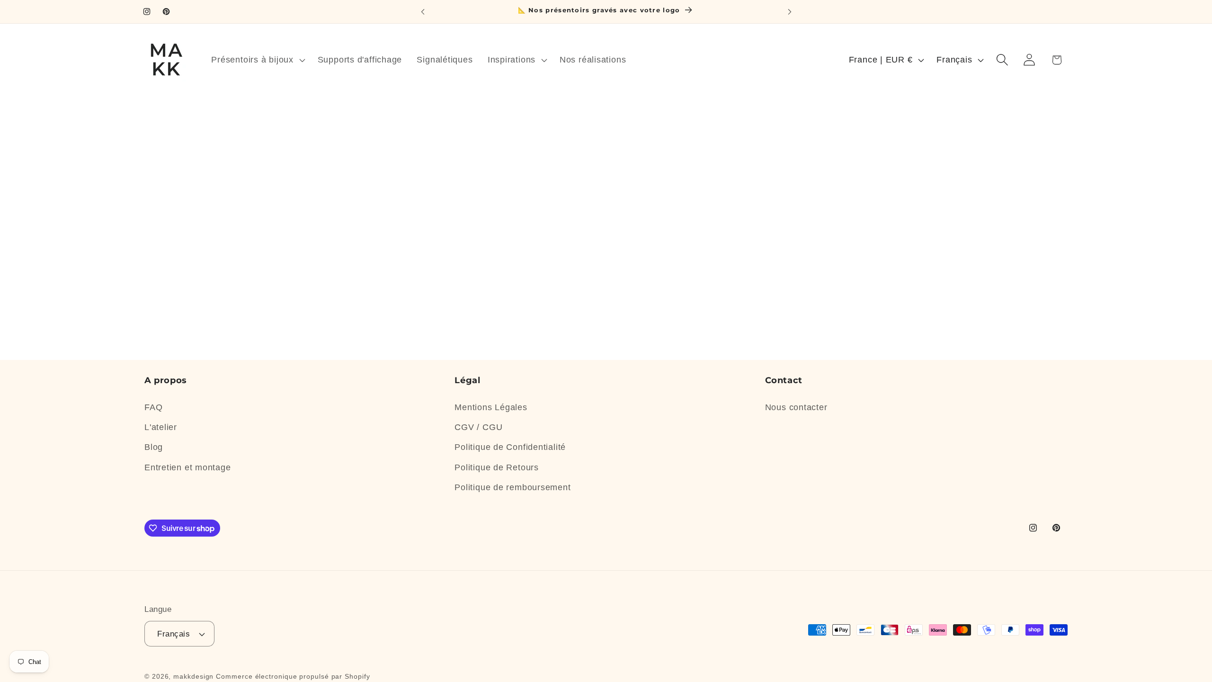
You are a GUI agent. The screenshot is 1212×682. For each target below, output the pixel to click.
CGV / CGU (478, 427)
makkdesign (193, 676)
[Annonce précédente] (422, 11)
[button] (257, 59)
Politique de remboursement (512, 487)
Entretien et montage (187, 467)
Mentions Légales (490, 407)
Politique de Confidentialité (510, 447)
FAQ (153, 407)
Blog (153, 447)
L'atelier (160, 427)
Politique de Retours (496, 467)
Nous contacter (796, 407)
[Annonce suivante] (789, 11)
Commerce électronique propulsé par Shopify (293, 676)
